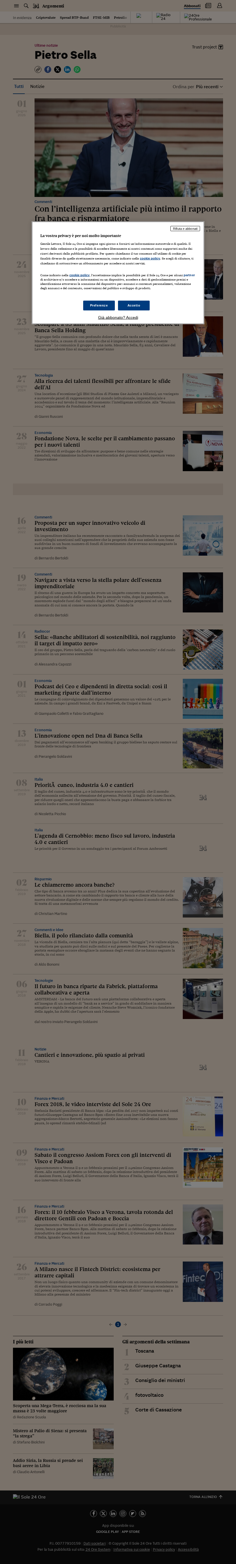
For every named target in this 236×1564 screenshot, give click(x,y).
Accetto (133, 305)
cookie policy (150, 258)
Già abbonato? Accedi (118, 317)
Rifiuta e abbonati (185, 228)
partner (189, 275)
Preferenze (99, 305)
